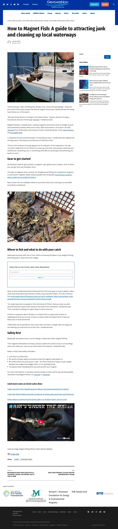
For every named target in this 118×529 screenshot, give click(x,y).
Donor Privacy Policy (43, 525)
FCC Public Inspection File (18, 525)
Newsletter (94, 4)
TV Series (26, 4)
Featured (18, 21)
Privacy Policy (35, 525)
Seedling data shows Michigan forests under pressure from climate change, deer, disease (99, 96)
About (39, 512)
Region (72, 21)
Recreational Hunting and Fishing (59, 21)
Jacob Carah (16, 41)
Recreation (75, 13)
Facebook (46, 374)
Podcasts (35, 4)
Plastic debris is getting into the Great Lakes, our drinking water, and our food (37, 399)
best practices (68, 130)
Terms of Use (28, 525)
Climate (92, 13)
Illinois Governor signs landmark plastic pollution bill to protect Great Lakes (99, 83)
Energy (50, 13)
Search (81, 54)
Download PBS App (53, 512)
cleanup (16, 459)
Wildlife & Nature (38, 13)
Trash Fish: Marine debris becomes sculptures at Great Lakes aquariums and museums (40, 394)
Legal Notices (53, 525)
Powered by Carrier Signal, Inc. (98, 525)
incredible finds (16, 133)
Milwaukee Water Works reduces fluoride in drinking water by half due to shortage (99, 69)
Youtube (37, 374)
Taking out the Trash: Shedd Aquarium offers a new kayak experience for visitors (38, 389)
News (31, 21)
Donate (105, 4)
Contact (34, 512)
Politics (66, 13)
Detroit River (11, 21)
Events (44, 512)
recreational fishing (26, 459)
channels (10, 130)
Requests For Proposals (62, 525)
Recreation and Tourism (41, 21)
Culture (84, 13)
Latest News (25, 21)
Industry (58, 13)
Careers (75, 512)
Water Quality (25, 13)
